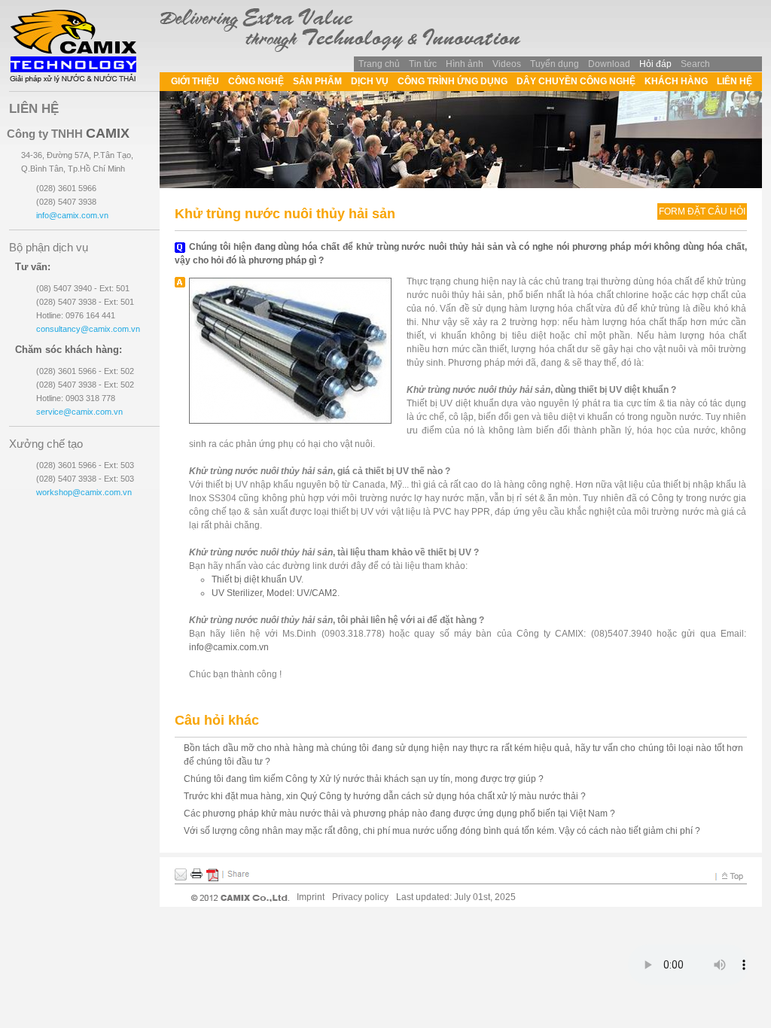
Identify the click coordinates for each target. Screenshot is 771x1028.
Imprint (311, 897)
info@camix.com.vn (229, 647)
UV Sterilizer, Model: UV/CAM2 (274, 593)
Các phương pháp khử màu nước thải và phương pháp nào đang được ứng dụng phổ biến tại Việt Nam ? (399, 813)
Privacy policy (360, 897)
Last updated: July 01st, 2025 (456, 897)
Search (695, 64)
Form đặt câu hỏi (702, 211)
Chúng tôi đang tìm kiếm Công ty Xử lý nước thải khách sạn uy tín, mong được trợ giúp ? (364, 779)
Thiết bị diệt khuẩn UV (256, 579)
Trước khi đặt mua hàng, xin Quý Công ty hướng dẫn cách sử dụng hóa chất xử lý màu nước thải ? (385, 796)
